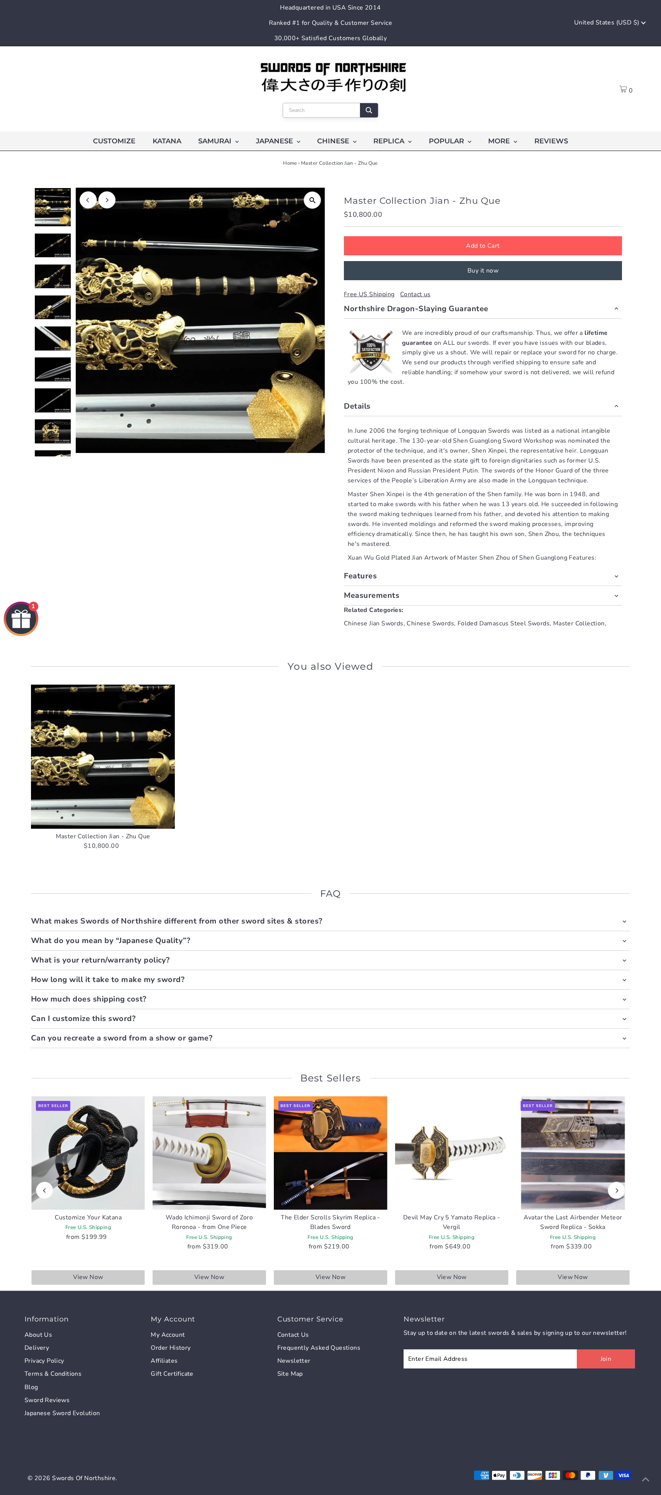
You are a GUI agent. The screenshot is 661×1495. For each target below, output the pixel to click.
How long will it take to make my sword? (108, 979)
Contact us (415, 294)
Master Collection (579, 623)
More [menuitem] (500, 141)
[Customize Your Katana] (88, 1153)
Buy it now (482, 270)
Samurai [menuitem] (215, 141)
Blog (31, 1387)
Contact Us (293, 1335)
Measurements (371, 595)
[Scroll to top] (645, 1479)
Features (360, 576)
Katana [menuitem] (167, 141)
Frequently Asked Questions (318, 1348)
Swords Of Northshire (84, 1478)
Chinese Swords (430, 623)
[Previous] (88, 200)
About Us (38, 1335)
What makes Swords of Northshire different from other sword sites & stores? (176, 921)
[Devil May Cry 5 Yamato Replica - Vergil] (451, 1153)
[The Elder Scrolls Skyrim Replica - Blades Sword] (330, 1153)
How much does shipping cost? (89, 999)
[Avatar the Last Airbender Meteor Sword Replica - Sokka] (573, 1153)
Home (290, 163)
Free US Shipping (369, 294)
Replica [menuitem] (389, 141)
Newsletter (294, 1361)
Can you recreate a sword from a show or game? (122, 1038)
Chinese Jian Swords (374, 623)
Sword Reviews (47, 1400)
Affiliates (164, 1361)
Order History (170, 1348)
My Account (168, 1335)
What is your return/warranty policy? (100, 960)
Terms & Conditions (52, 1374)
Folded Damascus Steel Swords (503, 623)
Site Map (290, 1374)
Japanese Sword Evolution (62, 1413)
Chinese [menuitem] (334, 141)
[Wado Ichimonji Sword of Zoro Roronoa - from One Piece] (209, 1153)
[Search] (369, 110)
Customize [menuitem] (114, 141)
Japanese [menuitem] (275, 141)
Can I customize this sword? (83, 1018)
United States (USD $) (607, 22)
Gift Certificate (172, 1374)
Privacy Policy (44, 1361)
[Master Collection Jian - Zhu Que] (103, 757)
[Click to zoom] (312, 200)
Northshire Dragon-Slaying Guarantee (416, 309)
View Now (88, 1277)
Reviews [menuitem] (551, 141)
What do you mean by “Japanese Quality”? (110, 940)
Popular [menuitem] (447, 141)
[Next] (107, 200)
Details (357, 406)
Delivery (36, 1348)
